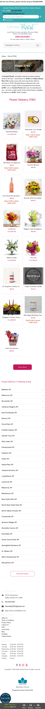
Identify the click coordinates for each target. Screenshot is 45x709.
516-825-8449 (16, 11)
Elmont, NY (6, 418)
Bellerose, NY (7, 395)
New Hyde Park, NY (9, 499)
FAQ (3, 627)
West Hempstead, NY (10, 557)
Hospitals (5, 634)
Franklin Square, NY (9, 430)
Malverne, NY (7, 488)
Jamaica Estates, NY (10, 470)
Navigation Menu (12, 45)
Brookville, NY (7, 401)
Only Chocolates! (12, 348)
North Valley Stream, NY (11, 511)
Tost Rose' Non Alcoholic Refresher (11, 196)
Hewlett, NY (6, 453)
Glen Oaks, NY (7, 441)
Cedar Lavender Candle (33, 286)
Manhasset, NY (8, 493)
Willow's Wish (12, 258)
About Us (5, 618)
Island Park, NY (7, 465)
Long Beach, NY (8, 476)
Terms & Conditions (8, 620)
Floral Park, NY (7, 424)
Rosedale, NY (7, 534)
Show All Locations (22, 574)
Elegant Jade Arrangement (33, 229)
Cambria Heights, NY (10, 407)
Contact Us (5, 625)
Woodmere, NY (8, 563)
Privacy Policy (6, 622)
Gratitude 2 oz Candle (33, 129)
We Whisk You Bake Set (11, 163)
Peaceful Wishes (12, 132)
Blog (3, 632)
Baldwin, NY (6, 389)
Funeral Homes (6, 636)
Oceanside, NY (8, 516)
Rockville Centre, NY (10, 528)
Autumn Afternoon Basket (33, 198)
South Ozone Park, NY (10, 540)
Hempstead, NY (8, 447)
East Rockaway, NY (9, 413)
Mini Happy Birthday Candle (33, 315)
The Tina (33, 258)
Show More (22, 367)
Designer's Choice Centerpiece (11, 317)
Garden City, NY (8, 436)
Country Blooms (33, 165)
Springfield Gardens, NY (11, 545)
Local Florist (5, 629)
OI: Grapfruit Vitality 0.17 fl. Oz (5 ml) (11, 286)
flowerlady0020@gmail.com (13, 13)
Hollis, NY (5, 459)
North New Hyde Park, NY (12, 505)
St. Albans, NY (7, 551)
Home (4, 56)
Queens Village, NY (9, 522)
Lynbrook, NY (7, 482)
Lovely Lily (12, 229)
